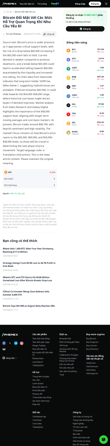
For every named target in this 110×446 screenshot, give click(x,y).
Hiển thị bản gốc (17, 193)
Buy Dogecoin (92, 342)
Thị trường (42, 4)
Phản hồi (36, 404)
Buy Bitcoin (91, 338)
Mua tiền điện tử (27, 4)
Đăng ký (87, 29)
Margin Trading (38, 345)
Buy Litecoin (91, 345)
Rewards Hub (65, 338)
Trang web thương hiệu (83, 420)
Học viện (36, 380)
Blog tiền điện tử (39, 387)
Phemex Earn (37, 358)
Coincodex (37, 423)
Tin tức (9, 11)
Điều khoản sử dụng (81, 441)
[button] (49, 34)
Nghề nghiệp (78, 423)
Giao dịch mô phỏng (68, 371)
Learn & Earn (37, 383)
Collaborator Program (68, 355)
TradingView (37, 427)
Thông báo (78, 430)
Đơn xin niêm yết (66, 364)
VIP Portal (63, 345)
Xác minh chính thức (41, 401)
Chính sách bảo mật (81, 437)
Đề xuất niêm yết (66, 367)
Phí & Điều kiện (38, 390)
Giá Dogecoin (92, 373)
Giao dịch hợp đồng (41, 338)
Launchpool (37, 362)
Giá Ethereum (92, 366)
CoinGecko (37, 420)
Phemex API (37, 394)
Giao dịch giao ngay (41, 342)
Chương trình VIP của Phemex (68, 350)
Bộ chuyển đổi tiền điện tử (42, 353)
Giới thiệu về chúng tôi (82, 416)
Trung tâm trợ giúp (40, 376)
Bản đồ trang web (81, 444)
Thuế (61, 374)
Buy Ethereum (92, 349)
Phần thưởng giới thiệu (69, 342)
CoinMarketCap (39, 416)
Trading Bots (38, 365)
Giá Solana (91, 370)
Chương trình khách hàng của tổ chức (67, 359)
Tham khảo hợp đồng (41, 397)
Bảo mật (76, 434)
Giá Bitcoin (91, 363)
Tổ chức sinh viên (80, 427)
